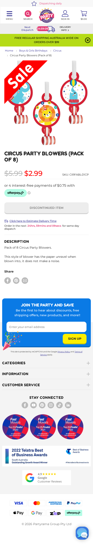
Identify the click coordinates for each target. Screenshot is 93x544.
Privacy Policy (64, 352)
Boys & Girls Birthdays (33, 50)
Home (9, 50)
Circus (57, 50)
